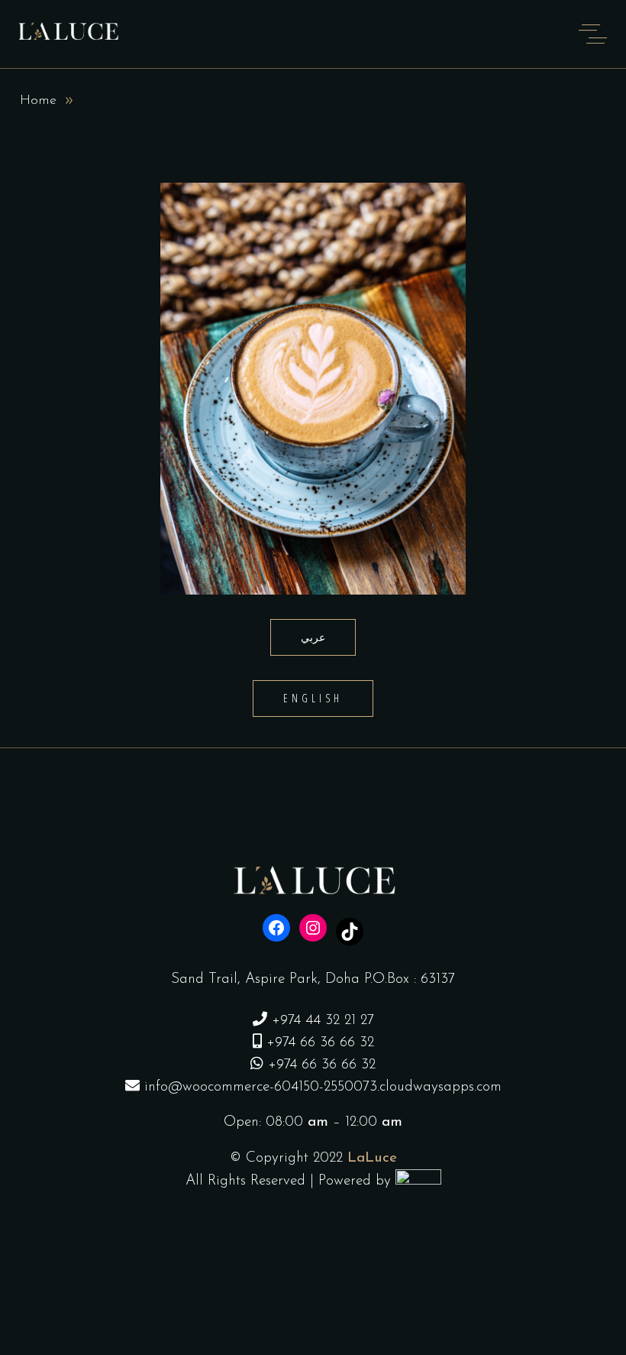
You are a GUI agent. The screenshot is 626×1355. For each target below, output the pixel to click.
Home (38, 101)
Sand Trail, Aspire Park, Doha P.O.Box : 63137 (313, 979)
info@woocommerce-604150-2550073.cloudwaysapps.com (323, 1087)
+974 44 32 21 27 (323, 1020)
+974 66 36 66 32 (320, 1043)
